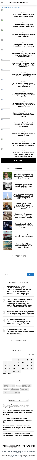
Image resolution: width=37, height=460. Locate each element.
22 (14, 368)
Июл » (9, 373)
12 (31, 363)
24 (23, 368)
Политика (24, 389)
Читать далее (18, 161)
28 (9, 371)
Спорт (6, 392)
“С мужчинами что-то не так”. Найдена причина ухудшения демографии (16, 406)
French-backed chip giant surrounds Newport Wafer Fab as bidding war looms (18, 434)
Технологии (15, 392)
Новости (26, 385)
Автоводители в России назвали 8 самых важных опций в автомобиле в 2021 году (18, 413)
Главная (4, 451)
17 (23, 366)
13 (5, 366)
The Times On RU (8, 7)
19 (31, 366)
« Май (4, 373)
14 (9, 366)
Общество (15, 389)
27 (5, 371)
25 (27, 368)
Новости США (6, 389)
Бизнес (12, 385)
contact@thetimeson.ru (29, 456)
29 (14, 371)
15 (14, 366)
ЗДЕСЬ (11, 456)
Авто (6, 385)
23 (18, 368)
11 (27, 363)
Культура (18, 386)
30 (18, 371)
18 (27, 366)
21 (9, 368)
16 (18, 366)
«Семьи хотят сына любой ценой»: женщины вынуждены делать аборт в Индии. (17, 428)
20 (5, 368)
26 (32, 368)
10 (23, 363)
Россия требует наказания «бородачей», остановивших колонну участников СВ (17, 420)
